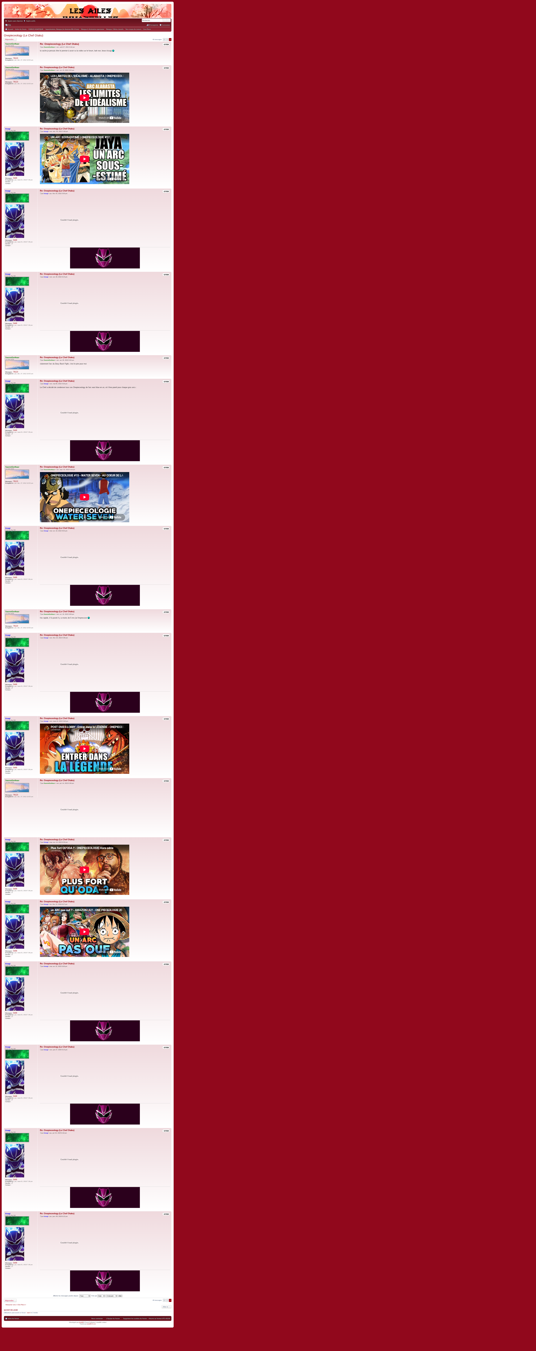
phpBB (81, 1322)
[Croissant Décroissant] (112, 1296)
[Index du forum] (88, 15)
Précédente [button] (164, 39)
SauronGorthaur (12, 44)
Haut (169, 63)
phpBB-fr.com (91, 1324)
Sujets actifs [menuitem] (30, 21)
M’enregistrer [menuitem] (153, 25)
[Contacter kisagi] (13, 183)
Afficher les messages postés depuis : (66, 1296)
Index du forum (13, 1318)
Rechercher (165, 20)
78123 (15, 58)
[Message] (40, 47)
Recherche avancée (169, 20)
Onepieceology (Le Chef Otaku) (23, 35)
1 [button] (167, 39)
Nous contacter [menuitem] (97, 1318)
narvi (28, 1312)
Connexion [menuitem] (166, 25)
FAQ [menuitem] (9, 25)
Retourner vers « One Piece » (16, 1305)
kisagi (7, 129)
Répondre (9, 39)
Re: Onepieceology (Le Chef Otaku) (59, 44)
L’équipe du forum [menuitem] (113, 1318)
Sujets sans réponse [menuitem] (15, 21)
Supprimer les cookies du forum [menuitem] (135, 1318)
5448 (15, 178)
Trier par (94, 1296)
